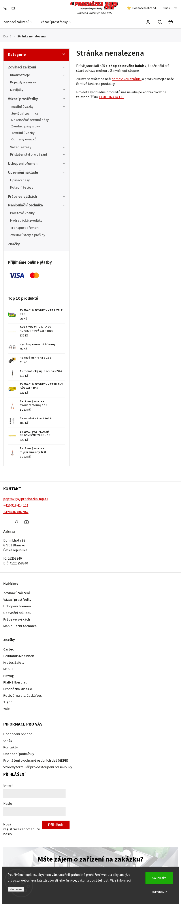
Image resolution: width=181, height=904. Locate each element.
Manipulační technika (25, 205)
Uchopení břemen (23, 163)
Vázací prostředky (23, 99)
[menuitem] (19, 22)
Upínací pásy (20, 180)
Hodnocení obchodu (144, 8)
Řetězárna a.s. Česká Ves (22, 695)
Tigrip (8, 702)
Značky (14, 244)
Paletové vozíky (22, 213)
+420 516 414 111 (111, 97)
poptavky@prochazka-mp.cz (25, 498)
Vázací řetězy (20, 147)
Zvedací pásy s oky (25, 126)
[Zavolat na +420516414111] (6, 8)
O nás (166, 8)
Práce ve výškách (22, 196)
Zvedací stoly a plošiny (27, 235)
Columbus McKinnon (18, 656)
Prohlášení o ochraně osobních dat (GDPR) (35, 760)
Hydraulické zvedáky (26, 220)
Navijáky (16, 89)
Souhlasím (159, 878)
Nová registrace (11, 827)
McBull (8, 669)
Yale (6, 708)
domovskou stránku (126, 79)
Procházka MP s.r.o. (18, 689)
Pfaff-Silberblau (15, 682)
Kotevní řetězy (21, 187)
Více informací (120, 880)
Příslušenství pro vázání (28, 154)
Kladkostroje (20, 75)
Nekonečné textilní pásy (30, 120)
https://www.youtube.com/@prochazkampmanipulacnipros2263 (26, 522)
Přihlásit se (56, 826)
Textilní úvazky (22, 106)
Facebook (16, 522)
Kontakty (10, 747)
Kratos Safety (14, 662)
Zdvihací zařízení (22, 67)
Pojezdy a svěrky (23, 82)
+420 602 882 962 (15, 512)
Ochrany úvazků (23, 139)
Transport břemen (24, 227)
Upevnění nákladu (23, 172)
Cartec (8, 649)
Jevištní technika (24, 113)
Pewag (8, 675)
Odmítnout (159, 892)
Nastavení (16, 889)
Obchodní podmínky (18, 753)
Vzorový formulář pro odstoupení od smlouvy (37, 767)
